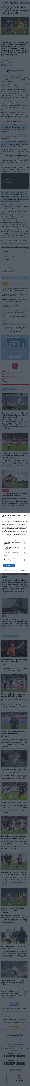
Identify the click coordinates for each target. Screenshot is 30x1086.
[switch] (25, 543)
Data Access (15, 570)
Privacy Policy (23, 570)
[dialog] (15, 543)
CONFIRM (9, 565)
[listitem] (15, 540)
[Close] (27, 515)
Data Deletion (7, 570)
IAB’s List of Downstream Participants (16, 535)
